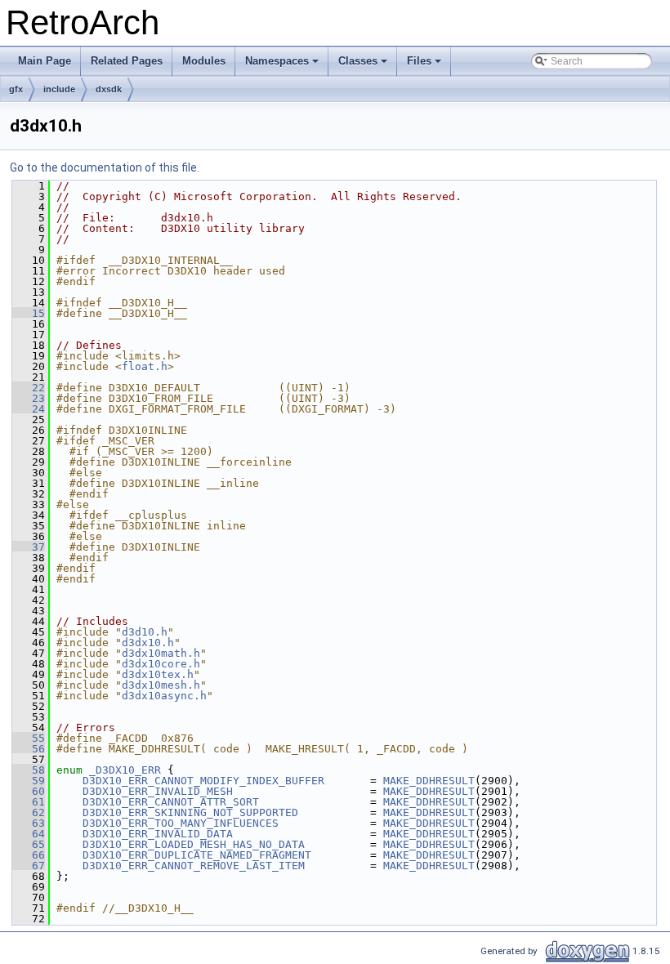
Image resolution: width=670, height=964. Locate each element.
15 (28, 313)
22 (28, 388)
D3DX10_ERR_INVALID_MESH (158, 791)
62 (28, 812)
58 (28, 770)
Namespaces (283, 65)
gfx (16, 89)
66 (28, 855)
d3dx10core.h (161, 664)
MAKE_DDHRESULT (429, 780)
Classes (364, 65)
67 (28, 865)
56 (28, 749)
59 (28, 780)
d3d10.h (145, 632)
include (59, 89)
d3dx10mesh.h (161, 685)
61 (28, 802)
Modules (204, 61)
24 (28, 409)
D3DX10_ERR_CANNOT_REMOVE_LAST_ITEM (194, 865)
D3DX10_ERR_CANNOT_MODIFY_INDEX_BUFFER (203, 780)
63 (28, 823)
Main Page (44, 61)
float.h (145, 366)
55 (28, 738)
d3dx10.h (148, 642)
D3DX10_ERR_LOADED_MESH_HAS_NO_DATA (194, 844)
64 (28, 834)
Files (425, 65)
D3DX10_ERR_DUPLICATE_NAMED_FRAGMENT (197, 855)
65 (28, 844)
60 (28, 791)
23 (28, 398)
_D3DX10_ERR (125, 770)
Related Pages (127, 61)
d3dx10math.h (161, 653)
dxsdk (109, 89)
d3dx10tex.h (158, 674)
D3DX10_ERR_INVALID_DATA (158, 834)
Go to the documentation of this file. (104, 167)
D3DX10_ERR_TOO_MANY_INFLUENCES (181, 823)
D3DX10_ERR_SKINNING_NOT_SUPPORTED (190, 812)
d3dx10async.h (164, 696)
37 (28, 547)
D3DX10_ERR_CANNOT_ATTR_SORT (171, 802)
